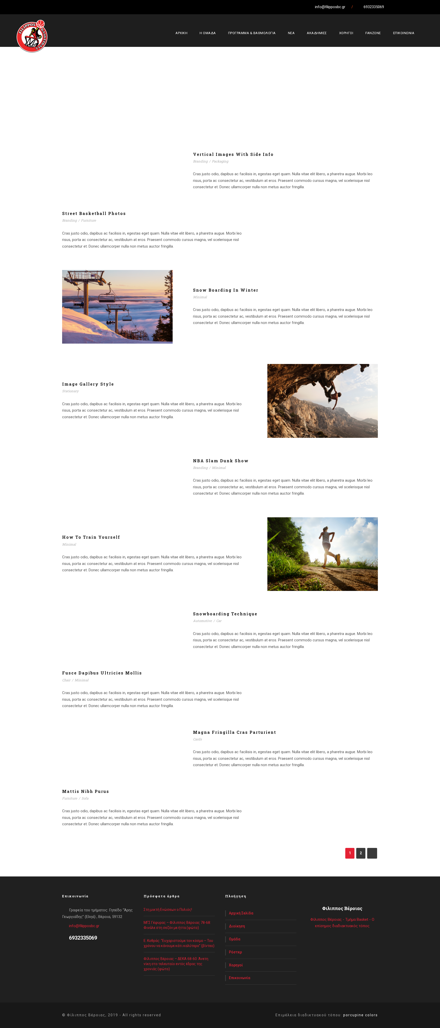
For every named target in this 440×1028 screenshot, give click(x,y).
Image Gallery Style (88, 384)
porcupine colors (360, 1015)
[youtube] (420, 7)
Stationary (70, 391)
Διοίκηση (237, 926)
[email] (391, 7)
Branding (200, 161)
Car (218, 620)
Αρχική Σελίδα (241, 913)
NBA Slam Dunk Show (221, 460)
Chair (66, 680)
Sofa (84, 798)
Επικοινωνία (239, 978)
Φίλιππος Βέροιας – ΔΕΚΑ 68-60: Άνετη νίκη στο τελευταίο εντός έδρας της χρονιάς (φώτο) (176, 964)
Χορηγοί (236, 965)
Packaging (220, 161)
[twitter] (410, 7)
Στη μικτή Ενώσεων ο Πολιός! (168, 910)
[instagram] (429, 7)
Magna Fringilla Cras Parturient (234, 732)
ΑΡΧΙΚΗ (181, 33)
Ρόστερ (235, 952)
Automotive (202, 620)
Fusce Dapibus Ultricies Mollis (102, 672)
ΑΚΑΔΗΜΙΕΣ (317, 33)
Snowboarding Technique (225, 613)
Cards (197, 739)
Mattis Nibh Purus (85, 791)
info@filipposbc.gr (84, 926)
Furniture (88, 220)
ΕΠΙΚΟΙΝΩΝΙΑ (404, 33)
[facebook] (401, 7)
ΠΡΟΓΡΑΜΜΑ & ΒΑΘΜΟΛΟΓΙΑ (252, 33)
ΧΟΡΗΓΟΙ (346, 33)
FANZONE (373, 33)
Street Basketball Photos (94, 213)
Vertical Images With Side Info (233, 154)
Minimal (200, 297)
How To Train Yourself (91, 537)
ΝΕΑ (291, 33)
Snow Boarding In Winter (225, 290)
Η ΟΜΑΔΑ (208, 33)
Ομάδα (234, 939)
